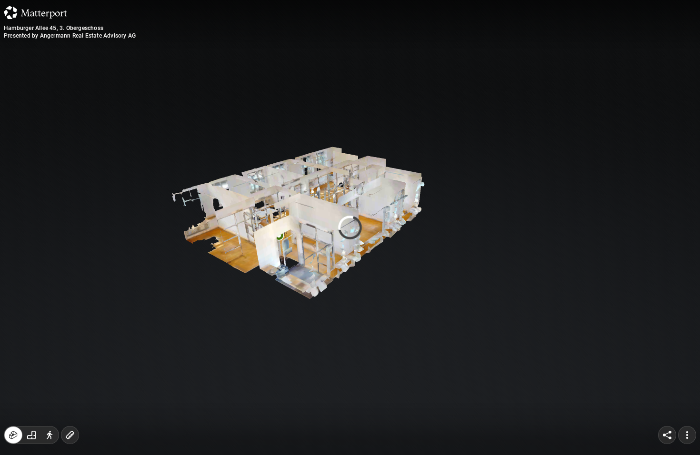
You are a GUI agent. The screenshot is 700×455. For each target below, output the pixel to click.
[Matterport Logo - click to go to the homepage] (35, 12)
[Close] (466, 82)
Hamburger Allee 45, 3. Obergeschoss (53, 28)
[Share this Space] (667, 435)
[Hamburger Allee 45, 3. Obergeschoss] (350, 227)
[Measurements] (70, 435)
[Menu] (687, 435)
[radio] (13, 435)
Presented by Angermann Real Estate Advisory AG (70, 35)
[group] (31, 435)
